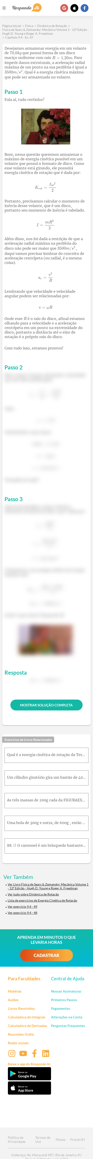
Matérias (15, 991)
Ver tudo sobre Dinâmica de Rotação (33, 894)
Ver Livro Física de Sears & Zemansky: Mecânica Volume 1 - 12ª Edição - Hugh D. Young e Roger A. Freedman (48, 886)
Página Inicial (11, 26)
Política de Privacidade (17, 1139)
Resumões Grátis (21, 1034)
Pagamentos (60, 1008)
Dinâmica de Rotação (52, 26)
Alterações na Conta (66, 1017)
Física (29, 26)
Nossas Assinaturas (66, 991)
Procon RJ (77, 1139)
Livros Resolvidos (21, 1008)
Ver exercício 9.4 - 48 (22, 913)
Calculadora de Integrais (26, 1017)
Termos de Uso (42, 1139)
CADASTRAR (46, 955)
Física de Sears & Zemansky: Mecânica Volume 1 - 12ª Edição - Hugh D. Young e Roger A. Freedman (45, 31)
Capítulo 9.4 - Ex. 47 (19, 37)
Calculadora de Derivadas (27, 1026)
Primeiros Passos (64, 1000)
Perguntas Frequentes (68, 1026)
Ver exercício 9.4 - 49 (22, 906)
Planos (61, 1139)
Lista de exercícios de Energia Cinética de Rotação (42, 900)
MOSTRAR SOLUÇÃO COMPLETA (46, 705)
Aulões (13, 1000)
